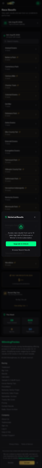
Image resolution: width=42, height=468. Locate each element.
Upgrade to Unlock (21, 244)
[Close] (35, 217)
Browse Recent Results (21, 250)
